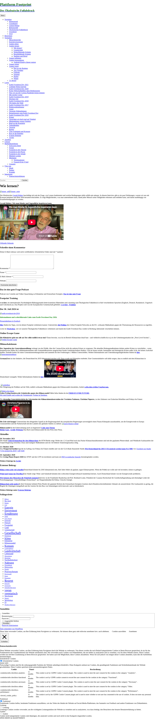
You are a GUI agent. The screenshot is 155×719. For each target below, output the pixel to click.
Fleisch (7, 523)
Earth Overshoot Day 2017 (18, 105)
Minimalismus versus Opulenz (20, 121)
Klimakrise (8, 541)
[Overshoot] (10, 313)
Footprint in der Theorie (17, 150)
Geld (7, 527)
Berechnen (8, 36)
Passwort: (5, 618)
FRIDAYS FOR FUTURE (79, 393)
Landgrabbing (9, 548)
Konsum (9, 545)
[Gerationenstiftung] (8, 354)
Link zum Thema (48, 428)
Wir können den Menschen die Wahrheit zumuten (19, 478)
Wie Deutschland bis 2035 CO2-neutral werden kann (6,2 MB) (108, 449)
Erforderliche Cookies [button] (8, 659)
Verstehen (8, 19)
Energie (9, 507)
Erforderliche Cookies (10, 661)
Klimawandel (10, 543)
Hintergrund (13, 22)
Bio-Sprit (8, 501)
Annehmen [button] (133, 631)
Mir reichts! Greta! (15, 95)
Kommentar (5, 268)
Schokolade (8, 585)
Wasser (7, 598)
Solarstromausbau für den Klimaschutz (23, 441)
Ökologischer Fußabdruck (18, 30)
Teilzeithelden (14, 125)
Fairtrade (8, 520)
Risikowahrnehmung (16, 107)
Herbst (16, 76)
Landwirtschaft (12, 550)
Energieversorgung (16, 42)
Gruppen (12, 164)
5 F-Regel (12, 81)
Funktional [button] (4, 699)
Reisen (11, 129)
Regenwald (8, 574)
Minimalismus (8, 556)
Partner (11, 170)
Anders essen (14, 66)
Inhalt (11, 168)
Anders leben (14, 44)
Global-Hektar (14, 26)
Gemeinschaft (9, 530)
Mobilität (7, 558)
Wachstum (9, 596)
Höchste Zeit (13, 99)
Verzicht (12, 127)
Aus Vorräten (18, 70)
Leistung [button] (3, 705)
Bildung (7, 499)
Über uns (8, 166)
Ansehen (8, 140)
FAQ (11, 34)
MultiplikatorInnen (11, 144)
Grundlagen (13, 24)
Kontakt (12, 172)
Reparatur (8, 578)
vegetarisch (11, 593)
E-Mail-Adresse (6, 277)
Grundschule (18, 50)
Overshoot (13, 32)
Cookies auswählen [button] (119, 631)
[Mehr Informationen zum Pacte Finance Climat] (70, 424)
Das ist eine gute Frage (72, 294)
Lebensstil (9, 553)
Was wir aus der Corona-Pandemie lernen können (27, 93)
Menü (3, 15)
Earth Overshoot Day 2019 (18, 97)
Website (3, 281)
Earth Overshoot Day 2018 (18, 101)
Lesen (7, 83)
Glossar (7, 142)
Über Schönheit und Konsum (19, 131)
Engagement (11, 510)
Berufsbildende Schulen (22, 54)
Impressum (8, 174)
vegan (8, 590)
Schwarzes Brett (15, 146)
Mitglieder (12, 158)
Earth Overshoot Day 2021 (18, 85)
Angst (11, 109)
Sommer (17, 74)
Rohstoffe (7, 583)
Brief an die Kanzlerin (17, 123)
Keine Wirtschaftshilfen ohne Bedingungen (24, 91)
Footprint (9, 525)
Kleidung (8, 536)
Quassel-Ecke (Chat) (21, 162)
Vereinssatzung (19, 160)
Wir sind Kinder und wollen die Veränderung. (16, 395)
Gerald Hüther (18, 195)
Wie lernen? (18, 48)
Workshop (11, 329)
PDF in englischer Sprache (71, 457)
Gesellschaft (13, 533)
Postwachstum (11, 571)
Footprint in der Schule (17, 154)
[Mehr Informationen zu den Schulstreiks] (7, 391)
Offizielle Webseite (7, 243)
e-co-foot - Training (68, 305)
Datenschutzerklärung (17, 176)
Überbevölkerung (10, 605)
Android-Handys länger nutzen (25, 62)
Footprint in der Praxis (17, 152)
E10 (6, 505)
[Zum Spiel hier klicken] (8, 340)
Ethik (6, 516)
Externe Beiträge (15, 135)
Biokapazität (13, 28)
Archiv (11, 138)
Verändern (8, 38)
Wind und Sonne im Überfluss (11, 474)
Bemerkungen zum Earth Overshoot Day (23, 113)
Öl (5, 603)
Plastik (7, 569)
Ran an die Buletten (21, 68)
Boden (7, 503)
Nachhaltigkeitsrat (11, 560)
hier (138, 352)
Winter (16, 78)
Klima (8, 538)
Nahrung (9, 562)
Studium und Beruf (20, 56)
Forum (11, 148)
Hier (1, 325)
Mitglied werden (15, 156)
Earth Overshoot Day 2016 (18, 115)
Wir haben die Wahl (16, 103)
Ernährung (11, 513)
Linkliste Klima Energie (17, 87)
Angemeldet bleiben (11, 621)
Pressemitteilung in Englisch (10, 321)
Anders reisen (14, 64)
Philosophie (9, 567)
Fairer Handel (8, 518)
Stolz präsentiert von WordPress (11, 629)
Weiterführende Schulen (22, 52)
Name (3, 272)
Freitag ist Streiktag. (40, 395)
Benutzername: (7, 616)
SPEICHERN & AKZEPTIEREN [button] (12, 718)
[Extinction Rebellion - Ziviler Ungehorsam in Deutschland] (5, 385)
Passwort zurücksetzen (10, 625)
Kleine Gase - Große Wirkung (11, 430)
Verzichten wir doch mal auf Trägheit (22, 119)
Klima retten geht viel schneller (12, 470)
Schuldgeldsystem (10, 587)
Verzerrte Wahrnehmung (18, 111)
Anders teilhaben (15, 58)
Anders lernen (14, 46)
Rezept (9, 580)
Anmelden (6, 623)
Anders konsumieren (16, 60)
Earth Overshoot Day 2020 (18, 89)
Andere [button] (2, 712)
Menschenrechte (15, 40)
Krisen (11, 117)
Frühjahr (17, 72)
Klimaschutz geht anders (9, 484)
